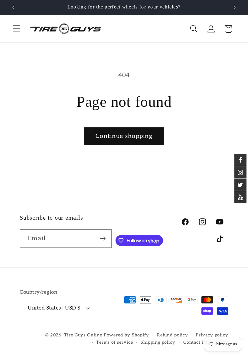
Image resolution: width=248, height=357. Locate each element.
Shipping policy (158, 342)
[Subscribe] (102, 238)
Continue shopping (124, 136)
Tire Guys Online (83, 335)
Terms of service (114, 342)
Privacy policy (212, 335)
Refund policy (172, 335)
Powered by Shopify (126, 335)
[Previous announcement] (13, 7)
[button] (16, 29)
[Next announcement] (234, 7)
